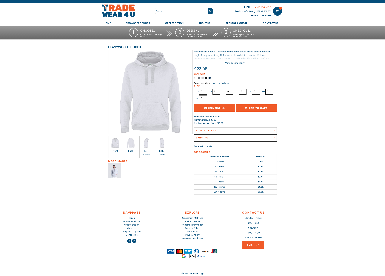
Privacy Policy (192, 234)
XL (251, 91)
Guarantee (192, 231)
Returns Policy (192, 228)
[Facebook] (129, 241)
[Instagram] (134, 241)
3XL (197, 98)
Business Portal (192, 221)
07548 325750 (264, 11)
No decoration (202, 123)
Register (266, 15)
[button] (138, 23)
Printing (198, 119)
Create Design (131, 224)
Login (254, 15)
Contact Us (132, 234)
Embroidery (200, 116)
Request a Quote (132, 231)
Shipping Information (192, 224)
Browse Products (131, 221)
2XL (263, 91)
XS (197, 91)
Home (132, 218)
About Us (131, 228)
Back (130, 150)
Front (115, 150)
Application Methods (192, 218)
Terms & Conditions (192, 238)
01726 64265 (261, 7)
